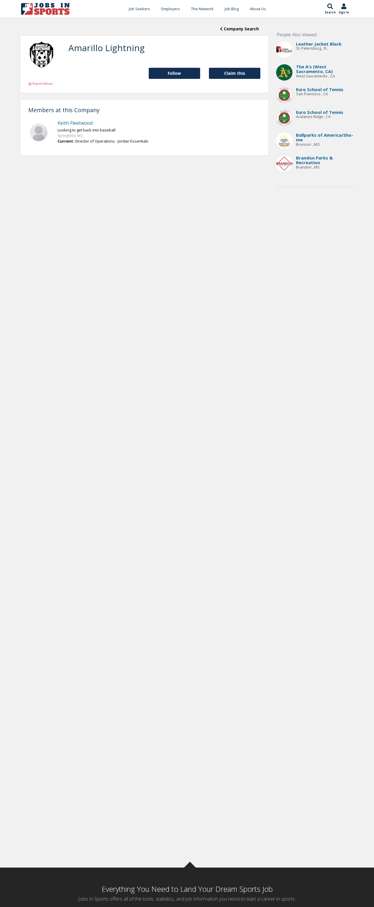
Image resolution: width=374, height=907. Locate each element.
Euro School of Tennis (319, 89)
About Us (258, 8)
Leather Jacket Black (319, 44)
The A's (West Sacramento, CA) (314, 69)
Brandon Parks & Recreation (314, 160)
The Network (202, 8)
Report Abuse (42, 83)
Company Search (241, 29)
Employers (170, 8)
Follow (174, 73)
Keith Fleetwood (75, 123)
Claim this (234, 73)
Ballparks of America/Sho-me (324, 137)
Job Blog (232, 8)
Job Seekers (139, 8)
